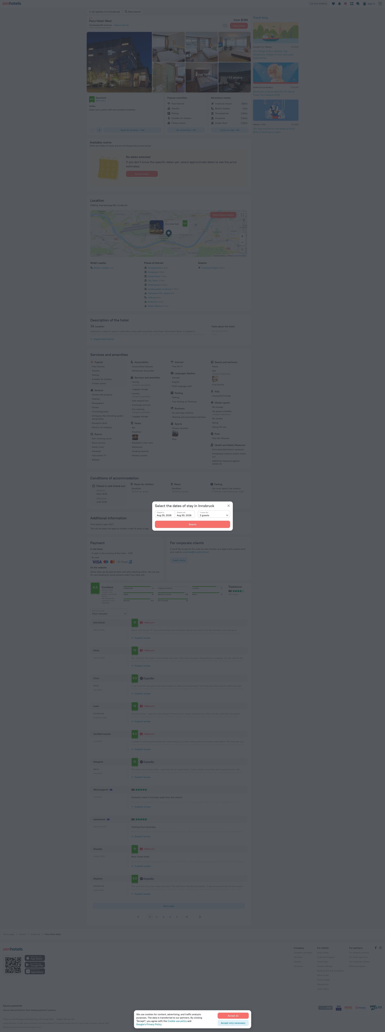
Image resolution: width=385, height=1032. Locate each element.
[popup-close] (228, 505)
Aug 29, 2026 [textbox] (164, 515)
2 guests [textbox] (204, 515)
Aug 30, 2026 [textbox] (184, 515)
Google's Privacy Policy (149, 1024)
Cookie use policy (177, 1020)
